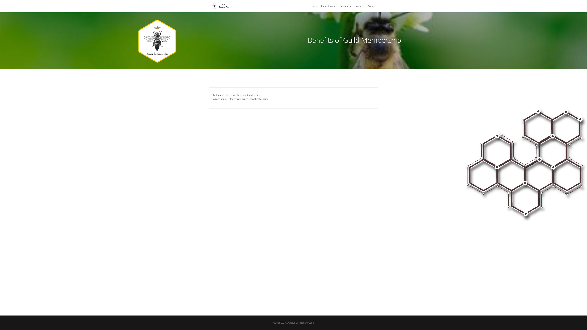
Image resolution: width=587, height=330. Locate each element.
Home (314, 6)
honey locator (328, 6)
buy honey (345, 6)
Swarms (372, 6)
